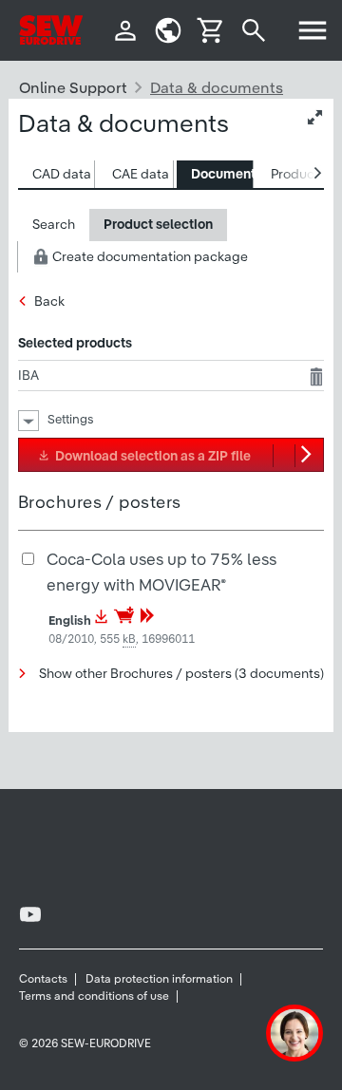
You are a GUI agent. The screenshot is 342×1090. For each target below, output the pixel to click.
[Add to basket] (125, 620)
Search (53, 224)
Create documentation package (148, 256)
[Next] (308, 455)
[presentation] (61, 174)
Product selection (158, 224)
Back (49, 300)
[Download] (101, 620)
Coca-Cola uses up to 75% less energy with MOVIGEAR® (161, 571)
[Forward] (147, 620)
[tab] (56, 174)
